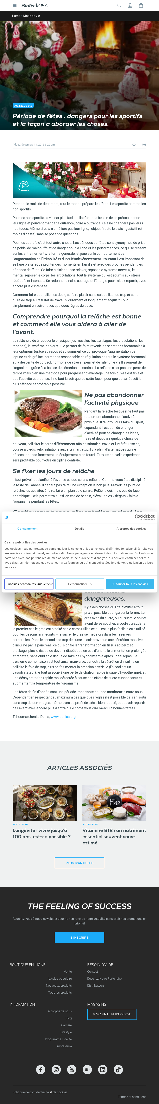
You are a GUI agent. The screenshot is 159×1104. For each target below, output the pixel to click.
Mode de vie (31, 16)
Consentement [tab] (27, 528)
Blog (69, 1018)
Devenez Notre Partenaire (104, 978)
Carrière (66, 1025)
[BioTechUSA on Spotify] (87, 1069)
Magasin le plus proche (112, 1014)
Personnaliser (77, 583)
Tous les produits (60, 992)
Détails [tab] (79, 528)
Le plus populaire (60, 978)
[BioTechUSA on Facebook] (40, 1069)
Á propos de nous (60, 1011)
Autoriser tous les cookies (130, 583)
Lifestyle (66, 1032)
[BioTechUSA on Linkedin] (102, 1069)
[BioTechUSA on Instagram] (56, 1069)
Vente (68, 971)
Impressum (64, 1046)
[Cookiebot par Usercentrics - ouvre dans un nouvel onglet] (138, 517)
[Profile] (130, 5)
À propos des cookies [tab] (131, 528)
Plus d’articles (79, 863)
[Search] (119, 5)
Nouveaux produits (59, 985)
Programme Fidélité (58, 1039)
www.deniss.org (63, 717)
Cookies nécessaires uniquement (30, 583)
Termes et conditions (132, 1097)
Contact (92, 971)
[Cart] (141, 5)
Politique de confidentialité (31, 1092)
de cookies (60, 1092)
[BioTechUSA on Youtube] (71, 1069)
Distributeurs (96, 985)
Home (16, 16)
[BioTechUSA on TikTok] (118, 1069)
